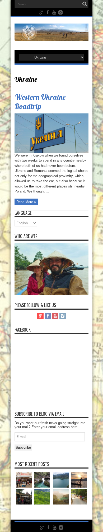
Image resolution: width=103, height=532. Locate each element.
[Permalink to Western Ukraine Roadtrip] (51, 152)
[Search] (84, 4)
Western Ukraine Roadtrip (40, 101)
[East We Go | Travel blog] (51, 37)
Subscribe (23, 448)
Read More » (26, 202)
